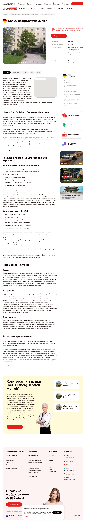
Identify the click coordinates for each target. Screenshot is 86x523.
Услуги (50, 458)
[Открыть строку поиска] (82, 9)
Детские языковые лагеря (34, 470)
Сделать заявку (10, 460)
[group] (24, 45)
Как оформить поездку (11, 455)
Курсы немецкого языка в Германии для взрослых (71, 90)
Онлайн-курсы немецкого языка (71, 104)
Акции (50, 465)
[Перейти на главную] (10, 8)
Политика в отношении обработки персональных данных (14, 467)
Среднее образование (33, 455)
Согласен (57, 512)
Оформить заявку (59, 36)
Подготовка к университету (35, 460)
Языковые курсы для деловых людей (33, 473)
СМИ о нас (51, 474)
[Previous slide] (3, 46)
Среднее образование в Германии (70, 86)
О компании (52, 455)
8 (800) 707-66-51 (70, 406)
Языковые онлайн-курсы (34, 465)
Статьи (50, 469)
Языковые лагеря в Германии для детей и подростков (72, 95)
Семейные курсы (32, 476)
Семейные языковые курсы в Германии (71, 99)
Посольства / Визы (10, 465)
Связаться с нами (77, 4)
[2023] (77, 515)
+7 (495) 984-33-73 (21, 4)
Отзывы (51, 462)
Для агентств (9, 462)
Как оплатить (9, 458)
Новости (51, 467)
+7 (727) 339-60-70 (47, 4)
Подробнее (26, 516)
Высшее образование (33, 458)
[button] (21, 62)
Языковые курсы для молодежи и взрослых (33, 467)
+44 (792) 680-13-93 (65, 4)
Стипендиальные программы (35, 462)
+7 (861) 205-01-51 (30, 4)
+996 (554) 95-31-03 (56, 4)
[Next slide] (46, 46)
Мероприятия (52, 471)
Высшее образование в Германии (70, 81)
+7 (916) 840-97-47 (38, 4)
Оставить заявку (14, 427)
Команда (51, 460)
